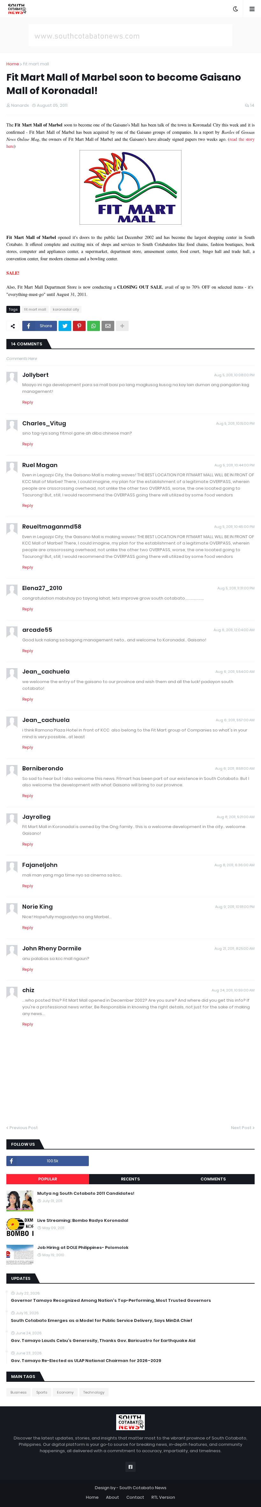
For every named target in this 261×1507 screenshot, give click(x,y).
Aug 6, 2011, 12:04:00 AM (234, 629)
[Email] (108, 326)
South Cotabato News (142, 1488)
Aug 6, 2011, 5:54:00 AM (235, 671)
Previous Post (24, 1128)
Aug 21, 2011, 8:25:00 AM (235, 948)
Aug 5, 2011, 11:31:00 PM (236, 588)
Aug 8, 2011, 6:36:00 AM (235, 865)
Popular (47, 1179)
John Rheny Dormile (51, 948)
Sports (41, 1392)
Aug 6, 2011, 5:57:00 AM (235, 720)
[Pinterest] (79, 326)
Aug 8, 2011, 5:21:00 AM (236, 816)
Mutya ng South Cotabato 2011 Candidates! (85, 1193)
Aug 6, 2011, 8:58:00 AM (235, 768)
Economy (65, 1392)
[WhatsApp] (93, 326)
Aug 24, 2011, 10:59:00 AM (233, 990)
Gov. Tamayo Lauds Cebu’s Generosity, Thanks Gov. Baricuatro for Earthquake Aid (103, 1341)
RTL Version (163, 1497)
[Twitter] (65, 326)
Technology (93, 1392)
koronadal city (66, 309)
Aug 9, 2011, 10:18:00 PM (235, 906)
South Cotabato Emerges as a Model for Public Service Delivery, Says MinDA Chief (101, 1320)
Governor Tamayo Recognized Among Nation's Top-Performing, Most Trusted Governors (111, 1300)
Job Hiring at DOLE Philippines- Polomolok (83, 1248)
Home (12, 64)
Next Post (241, 1128)
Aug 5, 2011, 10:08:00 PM (234, 375)
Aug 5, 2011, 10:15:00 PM (235, 423)
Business (18, 1392)
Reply (27, 402)
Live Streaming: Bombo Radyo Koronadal (82, 1220)
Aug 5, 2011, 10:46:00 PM (234, 526)
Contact (135, 1497)
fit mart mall (36, 64)
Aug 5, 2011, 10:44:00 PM (235, 465)
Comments (213, 1179)
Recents (130, 1179)
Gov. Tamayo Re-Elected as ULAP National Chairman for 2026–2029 (86, 1361)
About (112, 1497)
